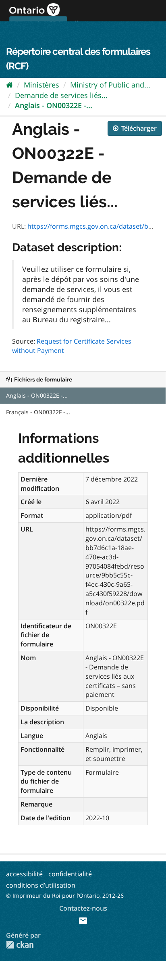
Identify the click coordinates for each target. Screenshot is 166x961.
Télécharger (138, 128)
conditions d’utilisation (40, 885)
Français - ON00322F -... (38, 412)
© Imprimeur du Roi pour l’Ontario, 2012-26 (65, 895)
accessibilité (24, 873)
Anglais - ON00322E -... (53, 105)
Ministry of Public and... (110, 85)
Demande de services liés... (61, 95)
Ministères (41, 85)
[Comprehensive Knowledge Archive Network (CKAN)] (19, 944)
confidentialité (70, 873)
